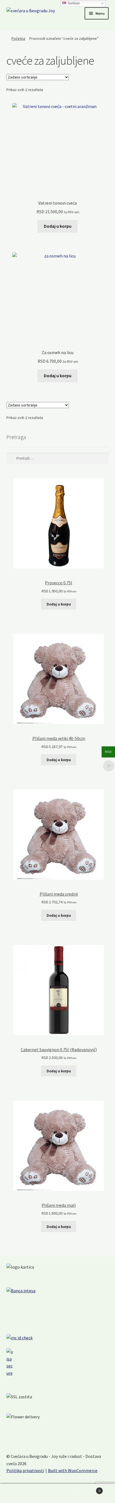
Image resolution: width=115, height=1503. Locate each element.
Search (57, 1493)
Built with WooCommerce (72, 1470)
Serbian (73, 3)
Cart (88, 1489)
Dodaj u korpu (57, 226)
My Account (19, 1493)
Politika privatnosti (25, 1470)
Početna (18, 38)
